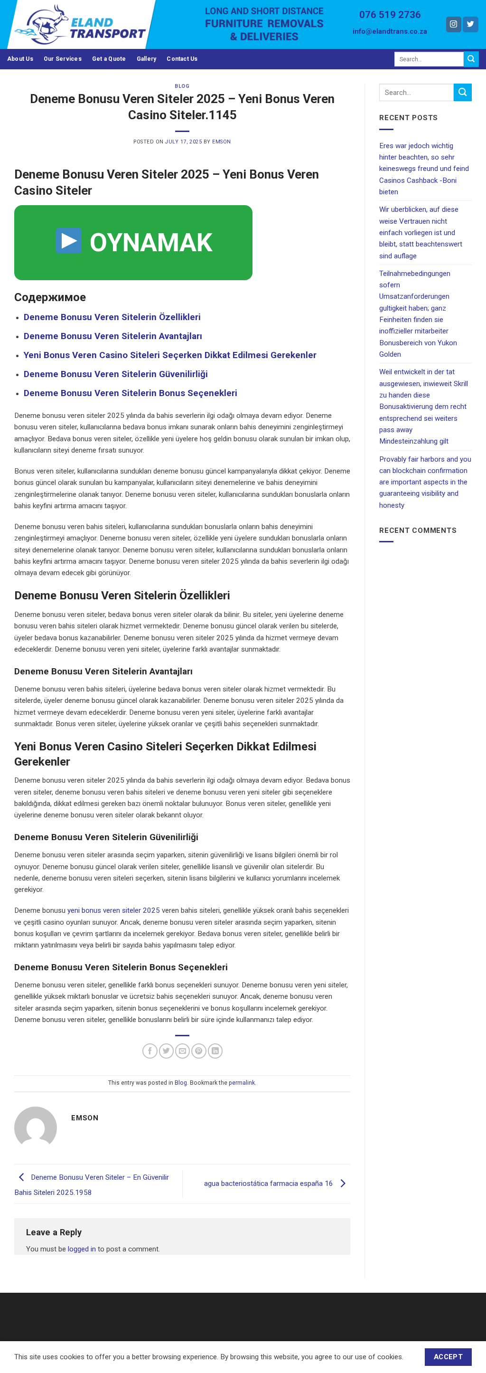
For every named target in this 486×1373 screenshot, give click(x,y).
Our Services (63, 59)
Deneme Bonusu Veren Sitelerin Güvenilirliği (116, 374)
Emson (221, 142)
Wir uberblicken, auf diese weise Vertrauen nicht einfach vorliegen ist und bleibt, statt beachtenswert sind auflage (420, 232)
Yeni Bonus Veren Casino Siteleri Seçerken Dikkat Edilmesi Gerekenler (170, 355)
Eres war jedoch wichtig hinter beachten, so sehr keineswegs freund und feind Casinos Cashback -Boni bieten (424, 169)
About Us (20, 59)
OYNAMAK (148, 242)
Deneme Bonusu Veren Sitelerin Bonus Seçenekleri (130, 393)
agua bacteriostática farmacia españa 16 (269, 1183)
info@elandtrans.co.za (390, 32)
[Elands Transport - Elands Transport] (99, 24)
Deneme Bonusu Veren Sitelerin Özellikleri (112, 317)
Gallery (147, 59)
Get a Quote (109, 59)
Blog (182, 86)
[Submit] (471, 58)
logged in (82, 1249)
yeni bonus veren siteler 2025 (113, 910)
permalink (242, 1082)
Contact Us (182, 59)
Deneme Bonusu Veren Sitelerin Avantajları (113, 336)
